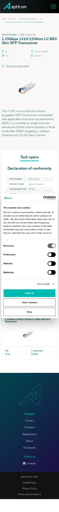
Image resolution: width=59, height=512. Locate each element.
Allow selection (29, 302)
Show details (43, 284)
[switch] (52, 254)
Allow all (29, 293)
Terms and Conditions (29, 494)
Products (12, 19)
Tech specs (29, 157)
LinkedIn (31, 463)
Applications (29, 434)
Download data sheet (17, 66)
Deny (29, 312)
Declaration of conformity (29, 168)
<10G (40, 19)
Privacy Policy (29, 488)
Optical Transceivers (27, 19)
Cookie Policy (29, 482)
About (29, 441)
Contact (29, 420)
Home (4, 19)
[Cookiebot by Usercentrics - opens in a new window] (43, 198)
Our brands (29, 447)
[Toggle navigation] (54, 6)
